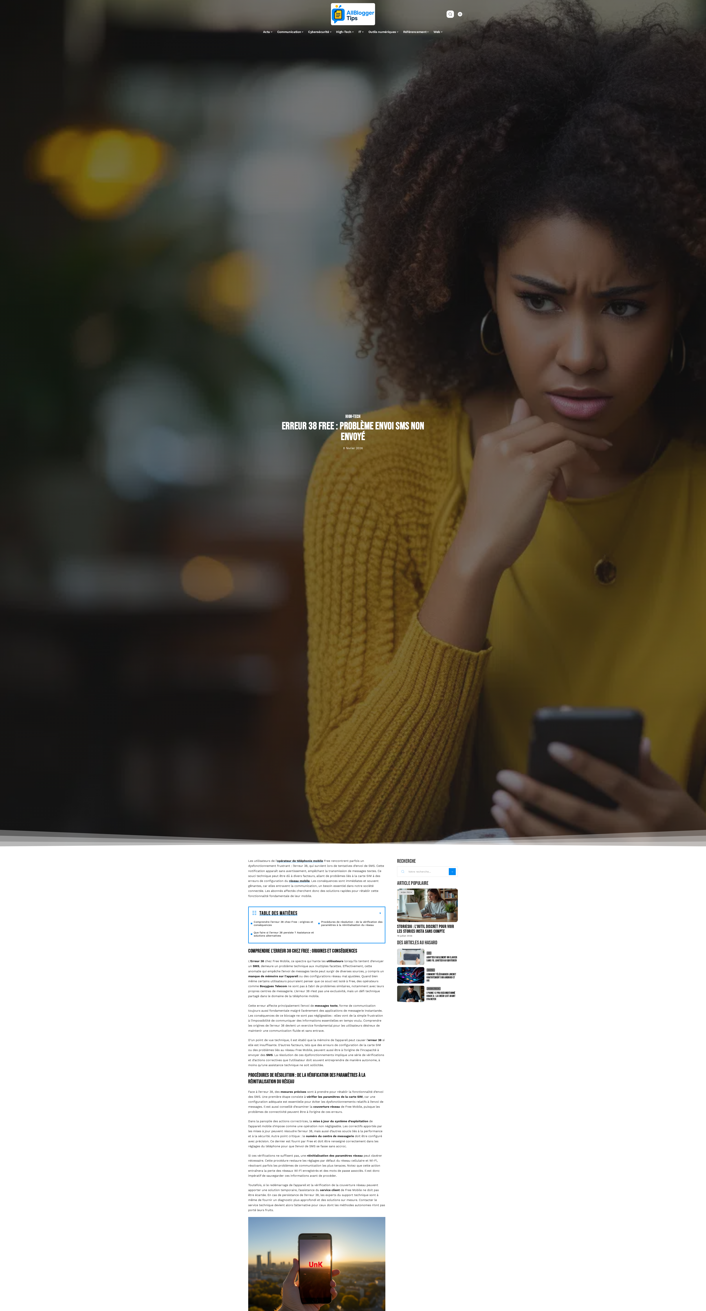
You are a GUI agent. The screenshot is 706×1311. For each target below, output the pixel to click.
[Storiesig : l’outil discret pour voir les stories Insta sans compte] (427, 905)
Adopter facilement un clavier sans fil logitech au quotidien (442, 959)
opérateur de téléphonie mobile (300, 861)
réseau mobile (299, 881)
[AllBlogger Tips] (353, 14)
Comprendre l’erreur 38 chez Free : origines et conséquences (283, 923)
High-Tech (352, 416)
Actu (431, 970)
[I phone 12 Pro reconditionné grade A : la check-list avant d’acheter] (410, 994)
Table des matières (278, 913)
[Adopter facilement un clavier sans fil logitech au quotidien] (410, 957)
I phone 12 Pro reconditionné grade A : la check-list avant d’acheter (441, 996)
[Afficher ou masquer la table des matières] (339, 913)
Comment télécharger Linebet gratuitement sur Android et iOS (441, 977)
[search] (450, 14)
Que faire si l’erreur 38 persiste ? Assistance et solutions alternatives (284, 934)
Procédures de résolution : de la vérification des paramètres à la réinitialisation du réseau (351, 923)
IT (429, 953)
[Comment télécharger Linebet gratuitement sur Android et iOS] (410, 975)
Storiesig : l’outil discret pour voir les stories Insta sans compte (425, 929)
